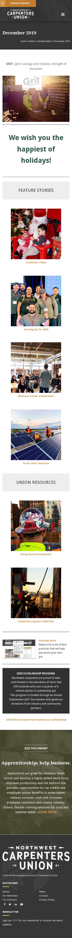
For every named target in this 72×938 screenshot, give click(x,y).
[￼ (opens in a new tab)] (36, 258)
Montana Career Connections (36, 396)
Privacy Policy (47, 899)
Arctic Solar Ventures (36, 463)
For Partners (10, 899)
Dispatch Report (20, 3)
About (6, 891)
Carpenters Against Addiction (36, 621)
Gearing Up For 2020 (36, 329)
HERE (15, 920)
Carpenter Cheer (36, 262)
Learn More (47, 812)
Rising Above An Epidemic (36, 554)
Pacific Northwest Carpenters (20, 14)
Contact (43, 895)
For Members (10, 895)
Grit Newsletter (44, 41)
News (31, 41)
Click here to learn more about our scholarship (36, 719)
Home (23, 41)
